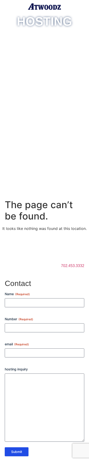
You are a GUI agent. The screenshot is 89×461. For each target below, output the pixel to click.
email (17, 344)
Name (17, 294)
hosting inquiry (16, 369)
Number (19, 319)
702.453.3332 (72, 266)
